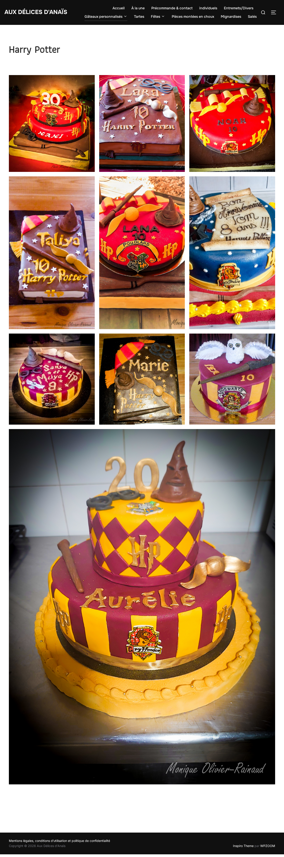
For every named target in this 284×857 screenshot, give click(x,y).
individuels (208, 8)
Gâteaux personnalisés (103, 16)
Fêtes (155, 16)
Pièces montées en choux (193, 16)
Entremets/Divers (238, 8)
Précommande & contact (172, 8)
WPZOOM (267, 846)
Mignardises (231, 16)
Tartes (139, 16)
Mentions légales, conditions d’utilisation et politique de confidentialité (59, 841)
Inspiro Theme (243, 846)
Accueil (118, 8)
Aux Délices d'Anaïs (35, 12)
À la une (138, 8)
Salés (252, 16)
